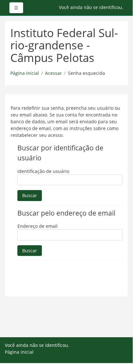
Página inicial (24, 73)
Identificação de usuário (43, 171)
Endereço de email (37, 226)
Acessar (53, 73)
